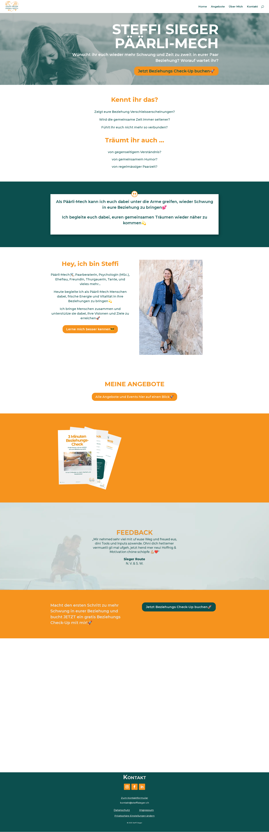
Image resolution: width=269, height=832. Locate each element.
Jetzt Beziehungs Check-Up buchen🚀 (176, 71)
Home (202, 6)
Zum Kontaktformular (134, 797)
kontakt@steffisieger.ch (134, 802)
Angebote (218, 6)
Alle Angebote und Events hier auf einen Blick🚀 (134, 397)
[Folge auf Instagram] (127, 787)
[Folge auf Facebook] (134, 787)
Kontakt (252, 6)
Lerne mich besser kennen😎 (90, 329)
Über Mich (236, 6)
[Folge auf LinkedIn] (142, 787)
